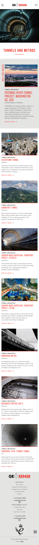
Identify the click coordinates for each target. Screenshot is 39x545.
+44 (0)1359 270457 (20, 498)
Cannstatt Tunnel (9, 207)
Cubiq (21, 541)
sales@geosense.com (20, 500)
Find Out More (10, 121)
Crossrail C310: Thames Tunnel (15, 451)
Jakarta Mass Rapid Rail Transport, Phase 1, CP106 (17, 306)
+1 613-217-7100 (20, 515)
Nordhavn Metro (9, 355)
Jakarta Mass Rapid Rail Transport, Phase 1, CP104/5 (17, 256)
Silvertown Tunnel (10, 160)
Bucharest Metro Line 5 (12, 403)
